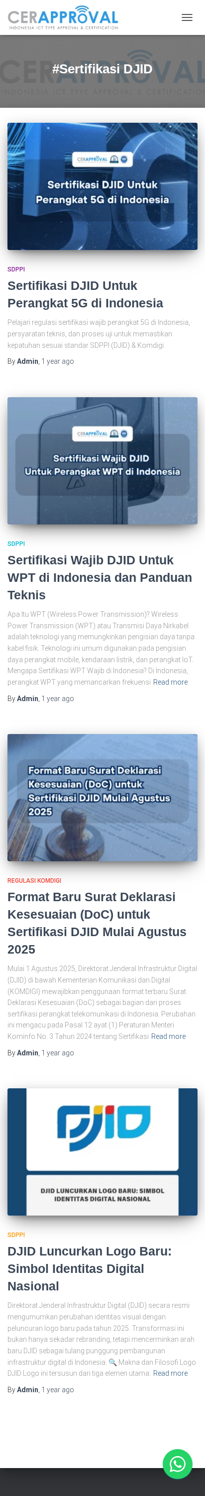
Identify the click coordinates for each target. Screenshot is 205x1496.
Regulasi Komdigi (34, 880)
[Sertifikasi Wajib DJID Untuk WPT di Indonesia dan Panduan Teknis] (102, 460)
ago (57, 361)
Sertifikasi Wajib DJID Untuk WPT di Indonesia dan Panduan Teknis (99, 577)
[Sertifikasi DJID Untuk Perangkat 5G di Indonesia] (102, 186)
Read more (170, 682)
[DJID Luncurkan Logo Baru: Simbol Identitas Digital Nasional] (102, 1152)
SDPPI (16, 269)
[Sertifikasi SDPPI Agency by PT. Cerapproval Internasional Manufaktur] (67, 17)
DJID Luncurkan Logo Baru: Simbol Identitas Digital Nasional (89, 1268)
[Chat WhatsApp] (178, 1464)
